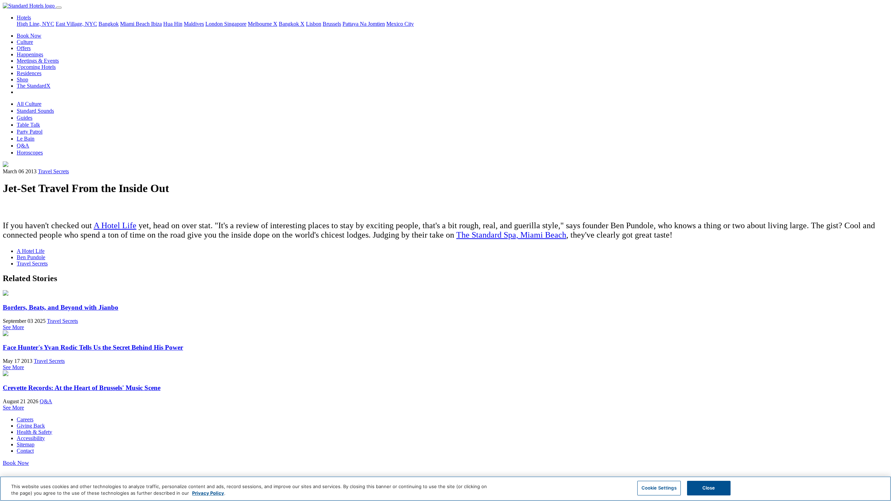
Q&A (23, 146)
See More (13, 327)
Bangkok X (292, 24)
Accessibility (31, 438)
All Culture (29, 104)
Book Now (29, 36)
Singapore (235, 24)
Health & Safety (34, 432)
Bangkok (108, 24)
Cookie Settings (659, 488)
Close (708, 488)
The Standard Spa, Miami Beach (511, 234)
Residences (29, 73)
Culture (25, 42)
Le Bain (25, 139)
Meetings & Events (38, 61)
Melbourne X (262, 24)
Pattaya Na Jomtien (363, 24)
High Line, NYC (35, 24)
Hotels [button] (24, 18)
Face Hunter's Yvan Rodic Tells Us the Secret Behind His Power (93, 347)
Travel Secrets (53, 171)
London (214, 24)
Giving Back (31, 426)
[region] (445, 488)
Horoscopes (30, 153)
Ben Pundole (31, 257)
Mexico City (400, 24)
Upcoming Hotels (36, 67)
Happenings (30, 54)
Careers (25, 419)
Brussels (332, 24)
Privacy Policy (208, 493)
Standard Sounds (35, 111)
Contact (25, 451)
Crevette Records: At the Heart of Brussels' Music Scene (81, 387)
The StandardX (33, 86)
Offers (24, 48)
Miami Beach (135, 24)
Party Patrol (29, 132)
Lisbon (313, 24)
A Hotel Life (115, 225)
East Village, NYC (76, 24)
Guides (24, 118)
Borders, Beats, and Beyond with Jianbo (60, 307)
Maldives (194, 24)
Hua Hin (172, 24)
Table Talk (28, 125)
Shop (22, 79)
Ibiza (156, 24)
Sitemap (25, 444)
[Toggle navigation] (59, 8)
